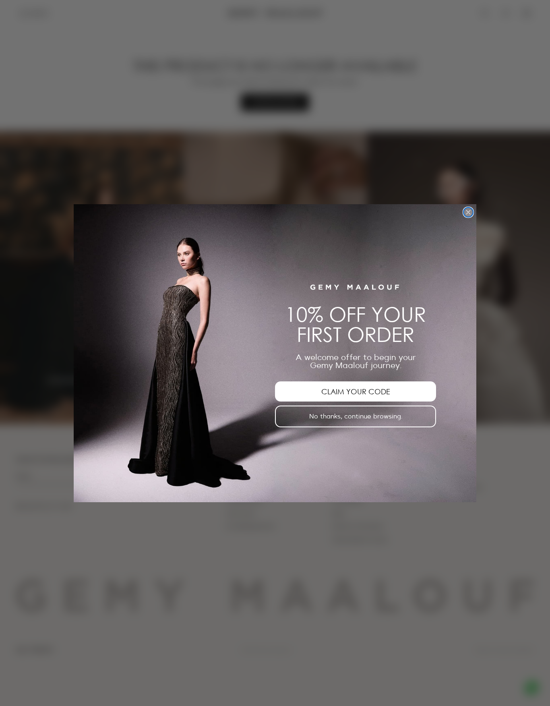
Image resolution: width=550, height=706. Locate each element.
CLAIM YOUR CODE (355, 391)
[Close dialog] (468, 212)
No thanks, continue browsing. (355, 416)
